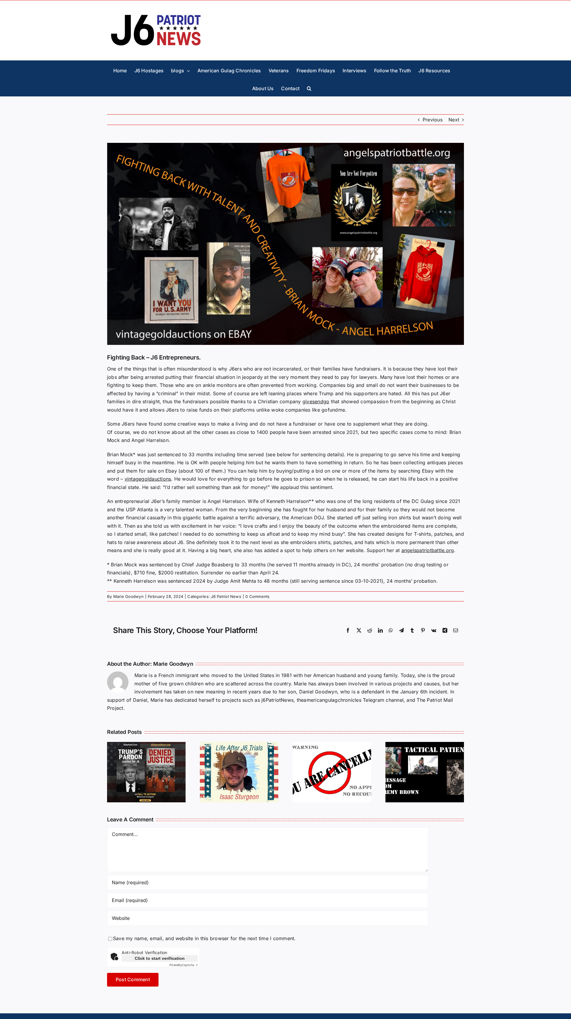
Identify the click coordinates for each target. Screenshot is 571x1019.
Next (453, 120)
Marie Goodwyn (128, 596)
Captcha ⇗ (184, 965)
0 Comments (257, 596)
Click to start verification (160, 958)
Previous (433, 120)
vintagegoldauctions (148, 479)
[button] (309, 87)
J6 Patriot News (226, 596)
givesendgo (315, 401)
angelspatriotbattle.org (427, 550)
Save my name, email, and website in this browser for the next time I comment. (204, 938)
